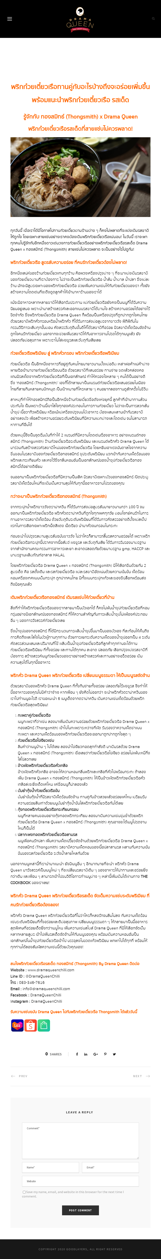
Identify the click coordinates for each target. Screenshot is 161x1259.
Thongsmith (109, 1012)
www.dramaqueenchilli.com (51, 970)
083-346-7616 (32, 982)
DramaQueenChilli (45, 995)
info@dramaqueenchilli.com (46, 989)
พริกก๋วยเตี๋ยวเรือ (34, 87)
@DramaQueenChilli (43, 976)
